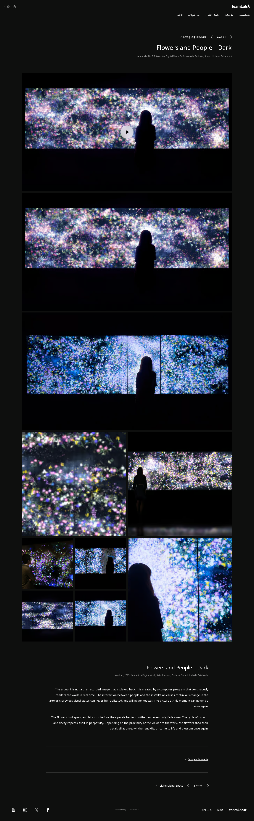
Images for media (198, 759)
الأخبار (180, 15)
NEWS (220, 810)
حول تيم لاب (194, 15)
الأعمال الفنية (213, 15)
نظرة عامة (229, 15)
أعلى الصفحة (244, 15)
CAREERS (207, 810)
